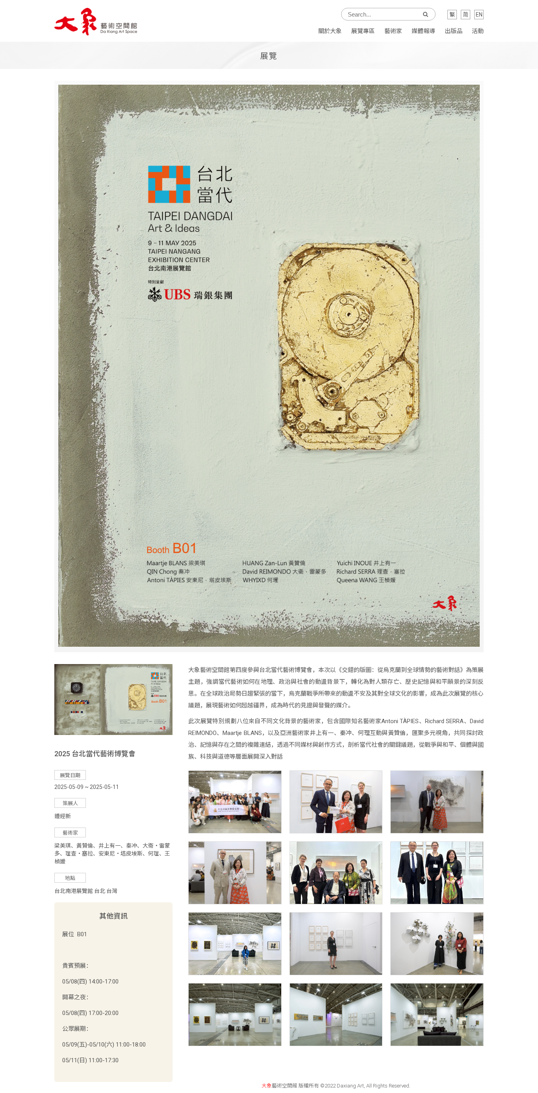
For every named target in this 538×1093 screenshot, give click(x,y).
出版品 (453, 31)
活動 (478, 31)
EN (479, 14)
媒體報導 (423, 31)
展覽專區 (363, 31)
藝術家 (393, 31)
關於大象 (330, 31)
